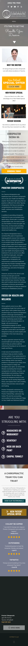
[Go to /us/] (14, 67)
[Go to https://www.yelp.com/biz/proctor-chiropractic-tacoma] (21, 7)
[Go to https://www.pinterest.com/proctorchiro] (18, 7)
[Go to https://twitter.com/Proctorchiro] (11, 7)
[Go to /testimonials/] (14, 123)
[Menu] (14, 642)
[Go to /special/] (14, 31)
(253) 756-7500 (14, 3)
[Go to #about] (14, 42)
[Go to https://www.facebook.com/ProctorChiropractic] (8, 7)
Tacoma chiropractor (13, 160)
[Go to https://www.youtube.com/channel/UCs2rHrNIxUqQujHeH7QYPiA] (15, 7)
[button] (14, 501)
